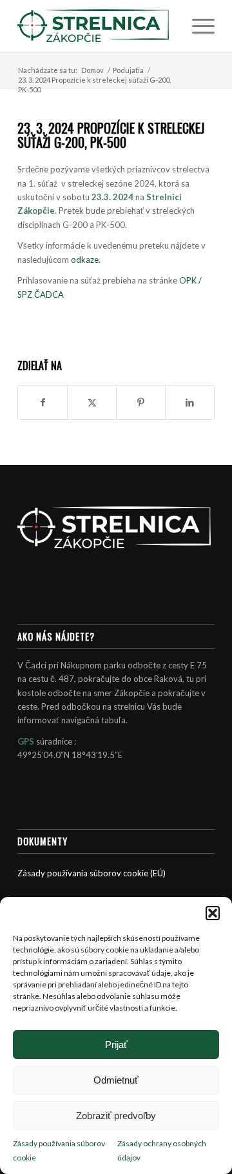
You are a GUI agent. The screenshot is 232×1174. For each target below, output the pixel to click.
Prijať (116, 1044)
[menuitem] (197, 26)
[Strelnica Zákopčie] (96, 26)
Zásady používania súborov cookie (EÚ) (91, 873)
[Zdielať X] (92, 402)
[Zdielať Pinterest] (141, 402)
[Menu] (197, 26)
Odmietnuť (116, 1080)
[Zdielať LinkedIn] (190, 402)
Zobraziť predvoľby (116, 1115)
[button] (212, 913)
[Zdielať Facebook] (42, 402)
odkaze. (86, 259)
